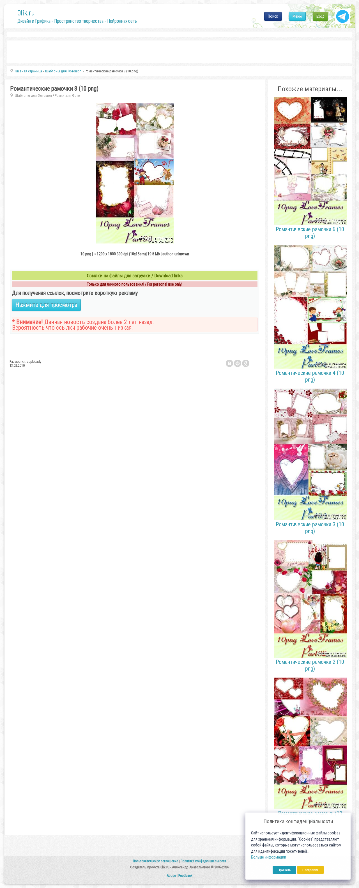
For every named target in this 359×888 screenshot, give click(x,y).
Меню (297, 16)
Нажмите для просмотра (46, 304)
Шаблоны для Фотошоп (33, 95)
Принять (284, 870)
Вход (320, 16)
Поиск (273, 16)
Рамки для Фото (67, 95)
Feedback (185, 875)
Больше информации (268, 857)
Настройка (310, 870)
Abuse (171, 875)
